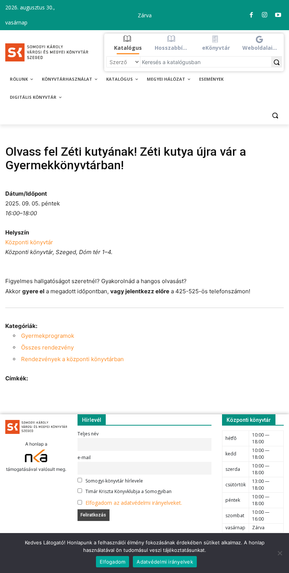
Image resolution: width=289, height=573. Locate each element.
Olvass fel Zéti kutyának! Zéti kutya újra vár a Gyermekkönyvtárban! (125, 158)
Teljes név (88, 434)
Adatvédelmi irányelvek (165, 562)
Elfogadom (112, 562)
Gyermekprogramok (47, 335)
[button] (128, 43)
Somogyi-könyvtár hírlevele (113, 481)
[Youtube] (278, 15)
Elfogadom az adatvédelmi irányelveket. (133, 502)
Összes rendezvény (47, 347)
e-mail (84, 457)
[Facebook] (251, 15)
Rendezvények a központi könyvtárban (72, 359)
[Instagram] (264, 15)
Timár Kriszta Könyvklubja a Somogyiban (128, 491)
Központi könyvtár (29, 242)
